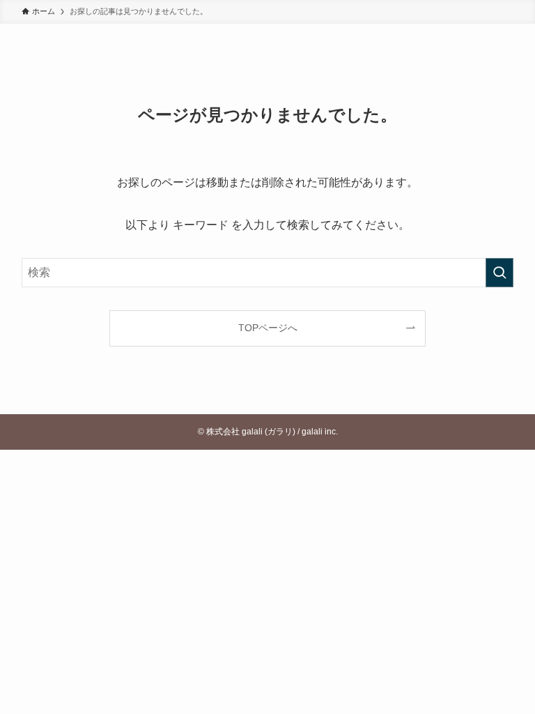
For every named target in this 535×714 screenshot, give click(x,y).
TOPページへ (267, 327)
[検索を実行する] (499, 272)
